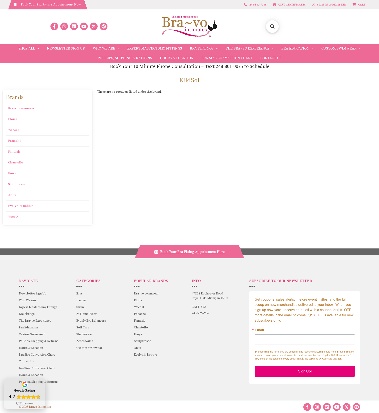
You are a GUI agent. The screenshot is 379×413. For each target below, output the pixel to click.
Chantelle (15, 162)
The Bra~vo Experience (247, 48)
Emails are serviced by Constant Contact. (319, 358)
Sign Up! (305, 371)
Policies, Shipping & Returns (125, 58)
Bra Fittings (202, 48)
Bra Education (295, 48)
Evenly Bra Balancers (91, 321)
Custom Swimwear (338, 48)
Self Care (82, 328)
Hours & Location (176, 58)
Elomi (12, 119)
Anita (12, 195)
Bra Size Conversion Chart (226, 58)
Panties (81, 300)
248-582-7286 (200, 313)
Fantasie (14, 152)
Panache (14, 141)
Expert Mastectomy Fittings (154, 48)
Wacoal (13, 130)
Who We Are (104, 48)
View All (14, 217)
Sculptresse (16, 184)
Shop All (26, 48)
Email (259, 330)
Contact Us (271, 58)
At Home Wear (86, 314)
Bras (79, 294)
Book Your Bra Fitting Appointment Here (192, 252)
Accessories (84, 341)
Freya (12, 173)
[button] (272, 26)
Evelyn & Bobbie (20, 206)
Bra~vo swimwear (21, 108)
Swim (80, 307)
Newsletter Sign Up (66, 48)
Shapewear (84, 334)
